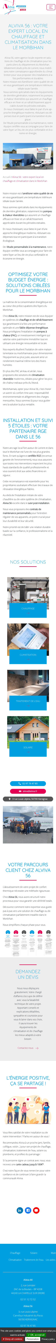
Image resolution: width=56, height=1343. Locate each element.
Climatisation (28, 654)
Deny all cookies (13, 1339)
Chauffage (28, 608)
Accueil (6, 177)
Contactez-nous (25, 1047)
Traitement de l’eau (28, 701)
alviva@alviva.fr (30, 791)
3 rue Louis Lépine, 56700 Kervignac (30, 798)
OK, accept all (37, 1335)
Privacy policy (48, 1339)
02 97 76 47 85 (30, 783)
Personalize (33, 1339)
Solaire (28, 747)
